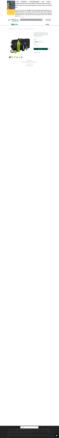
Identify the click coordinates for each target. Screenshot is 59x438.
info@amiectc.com (15, 19)
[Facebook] (46, 24)
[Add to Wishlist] (49, 49)
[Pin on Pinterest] (36, 52)
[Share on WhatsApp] (37, 52)
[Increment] (37, 45)
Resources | (25, 429)
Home (10, 28)
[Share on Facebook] (34, 52)
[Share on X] (39, 52)
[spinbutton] (36, 45)
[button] (24, 2)
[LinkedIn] (48, 24)
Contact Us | (30, 429)
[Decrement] (34, 45)
